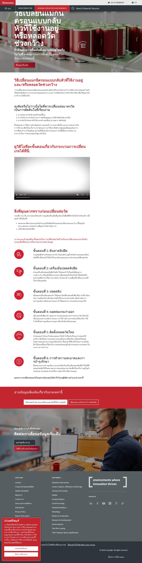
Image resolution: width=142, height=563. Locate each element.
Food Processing (58, 503)
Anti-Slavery (19, 507)
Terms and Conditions (23, 503)
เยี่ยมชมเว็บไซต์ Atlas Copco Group (81, 545)
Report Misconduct (22, 516)
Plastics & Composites (60, 516)
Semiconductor (57, 524)
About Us (18, 495)
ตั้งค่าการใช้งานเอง (116, 557)
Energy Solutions (58, 499)
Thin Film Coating (58, 528)
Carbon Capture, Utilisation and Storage (67, 487)
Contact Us (19, 499)
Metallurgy (56, 512)
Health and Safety (22, 491)
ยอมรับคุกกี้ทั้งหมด (21, 548)
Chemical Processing (59, 491)
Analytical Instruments (60, 482)
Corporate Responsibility (24, 487)
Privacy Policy (20, 512)
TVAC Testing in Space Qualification (65, 532)
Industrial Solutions (59, 507)
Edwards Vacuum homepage (8, 2)
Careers (18, 482)
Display (54, 495)
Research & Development (61, 520)
